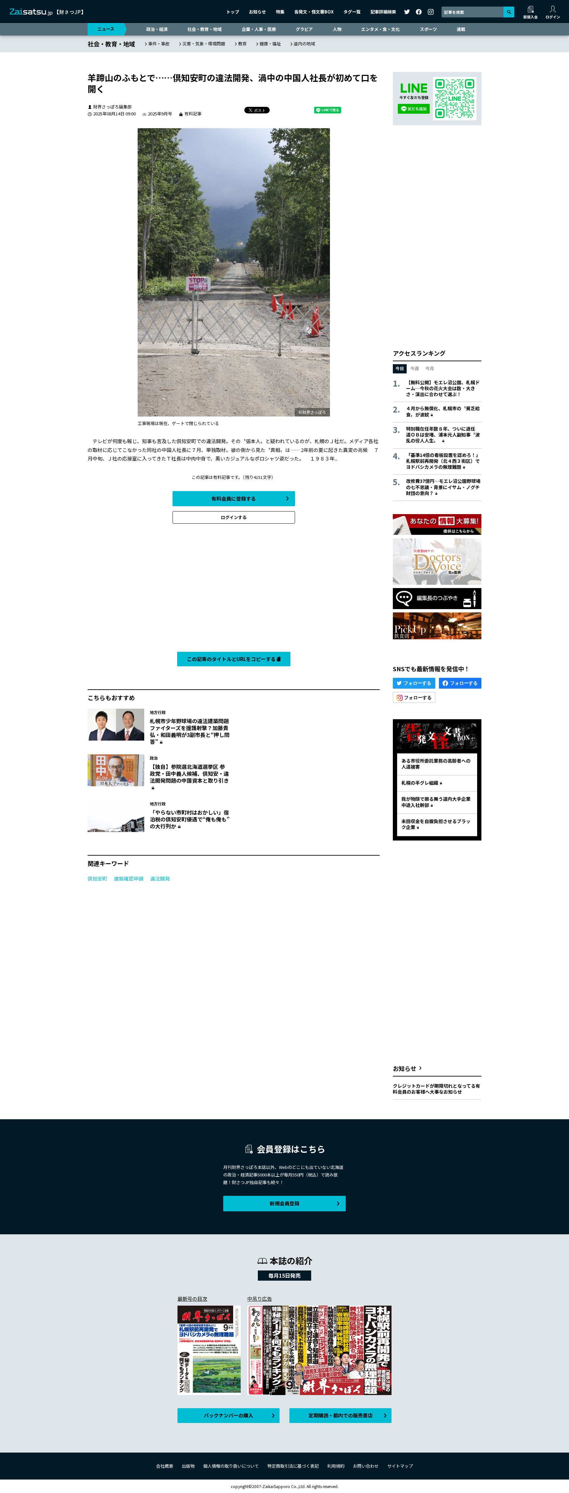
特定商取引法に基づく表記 (293, 1466)
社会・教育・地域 (204, 29)
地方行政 (158, 712)
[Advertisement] (234, 589)
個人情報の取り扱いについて (231, 1466)
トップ (232, 12)
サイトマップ (400, 1466)
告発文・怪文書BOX (314, 12)
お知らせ (257, 12)
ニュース (105, 29)
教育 (242, 43)
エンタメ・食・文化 (380, 29)
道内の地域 (304, 43)
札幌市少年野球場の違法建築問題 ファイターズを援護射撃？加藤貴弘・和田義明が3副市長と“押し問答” (192, 731)
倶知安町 (97, 878)
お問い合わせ (366, 1466)
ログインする (234, 517)
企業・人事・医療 (259, 29)
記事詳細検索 (383, 12)
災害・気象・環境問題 (203, 43)
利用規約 (335, 1466)
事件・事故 (159, 43)
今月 (429, 368)
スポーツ (428, 29)
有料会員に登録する (233, 498)
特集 (280, 12)
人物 (337, 29)
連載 (461, 29)
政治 (154, 758)
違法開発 (160, 878)
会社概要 (164, 1466)
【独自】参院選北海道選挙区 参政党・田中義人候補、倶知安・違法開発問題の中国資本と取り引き (189, 773)
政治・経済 (157, 29)
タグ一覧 (352, 12)
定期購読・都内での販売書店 (341, 1415)
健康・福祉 (270, 43)
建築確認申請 (129, 878)
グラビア (304, 29)
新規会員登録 (284, 1203)
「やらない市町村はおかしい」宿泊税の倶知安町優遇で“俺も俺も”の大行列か (190, 819)
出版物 (188, 1466)
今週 (414, 368)
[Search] (508, 12)
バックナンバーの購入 (228, 1415)
